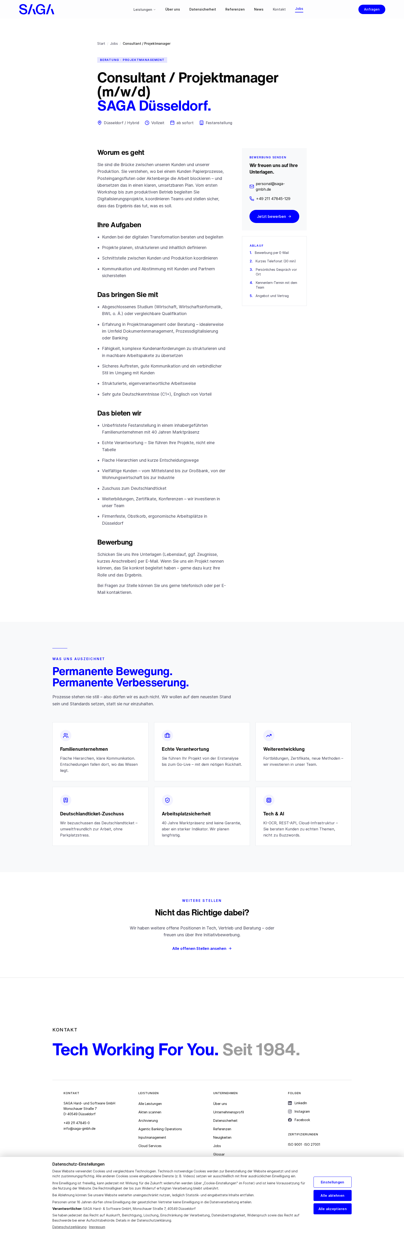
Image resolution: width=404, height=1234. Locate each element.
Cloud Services (150, 1146)
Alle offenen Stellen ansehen (199, 948)
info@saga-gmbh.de (79, 1128)
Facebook (302, 1120)
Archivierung (148, 1120)
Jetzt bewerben (271, 216)
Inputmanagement (152, 1137)
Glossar (219, 1154)
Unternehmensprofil (228, 1112)
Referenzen (235, 9)
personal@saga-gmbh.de (270, 186)
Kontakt (279, 9)
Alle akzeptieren (332, 1209)
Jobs (299, 9)
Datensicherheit (202, 9)
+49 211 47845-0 (77, 1123)
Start (101, 43)
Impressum (97, 1227)
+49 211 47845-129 (273, 198)
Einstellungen (332, 1182)
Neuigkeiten (222, 1137)
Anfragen (372, 9)
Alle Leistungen (150, 1104)
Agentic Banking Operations (160, 1129)
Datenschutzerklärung (69, 1227)
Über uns (172, 9)
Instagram (302, 1111)
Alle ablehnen (332, 1195)
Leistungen (142, 9)
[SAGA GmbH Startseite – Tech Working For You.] (48, 9)
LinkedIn (301, 1103)
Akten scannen (149, 1112)
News (258, 9)
